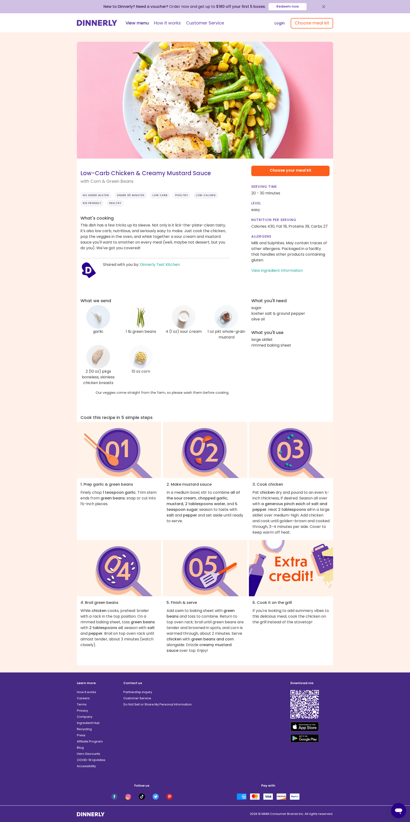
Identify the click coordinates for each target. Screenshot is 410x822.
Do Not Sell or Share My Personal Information (157, 704)
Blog (80, 747)
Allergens (261, 236)
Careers (83, 698)
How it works (167, 23)
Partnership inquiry (137, 692)
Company (84, 716)
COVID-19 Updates (91, 760)
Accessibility (86, 766)
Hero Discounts (88, 754)
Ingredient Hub (88, 723)
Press (81, 735)
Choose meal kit (312, 23)
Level (256, 203)
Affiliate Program (90, 741)
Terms (82, 704)
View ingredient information (277, 270)
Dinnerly (97, 23)
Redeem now (287, 6)
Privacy (82, 710)
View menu (137, 23)
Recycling (84, 729)
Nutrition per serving (273, 219)
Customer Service (205, 23)
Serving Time (264, 186)
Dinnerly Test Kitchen (160, 264)
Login (280, 23)
